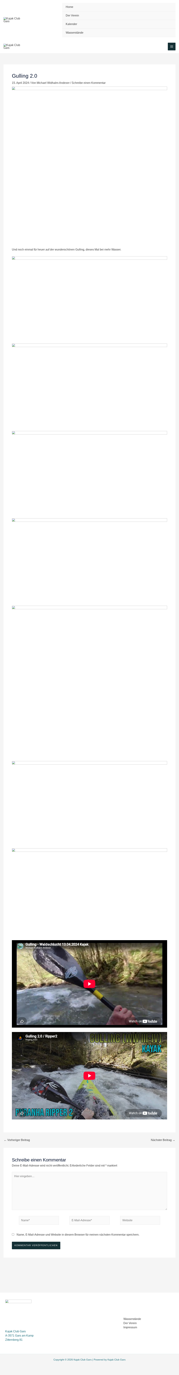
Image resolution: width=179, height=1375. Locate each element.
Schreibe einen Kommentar (89, 82)
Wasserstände (74, 32)
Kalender (71, 24)
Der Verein (72, 15)
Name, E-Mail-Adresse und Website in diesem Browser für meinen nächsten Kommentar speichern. (78, 1234)
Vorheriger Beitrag (17, 1140)
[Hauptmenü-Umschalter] (172, 46)
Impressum (130, 1327)
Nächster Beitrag (163, 1140)
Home (69, 6)
